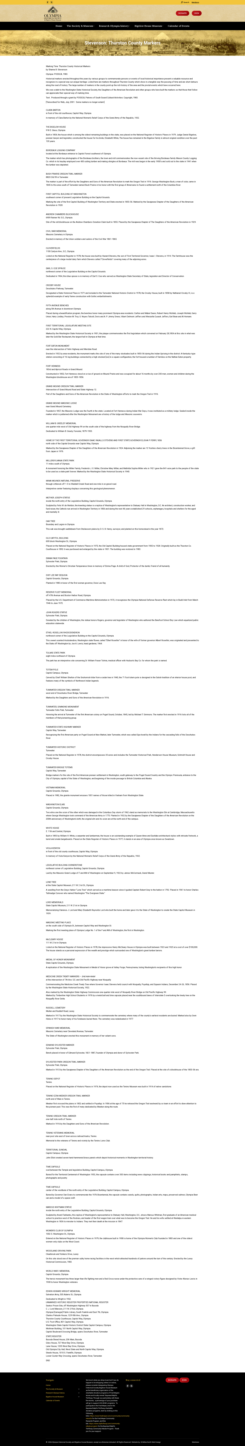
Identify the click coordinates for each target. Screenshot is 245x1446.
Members (195, 2)
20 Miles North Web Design (151, 1442)
